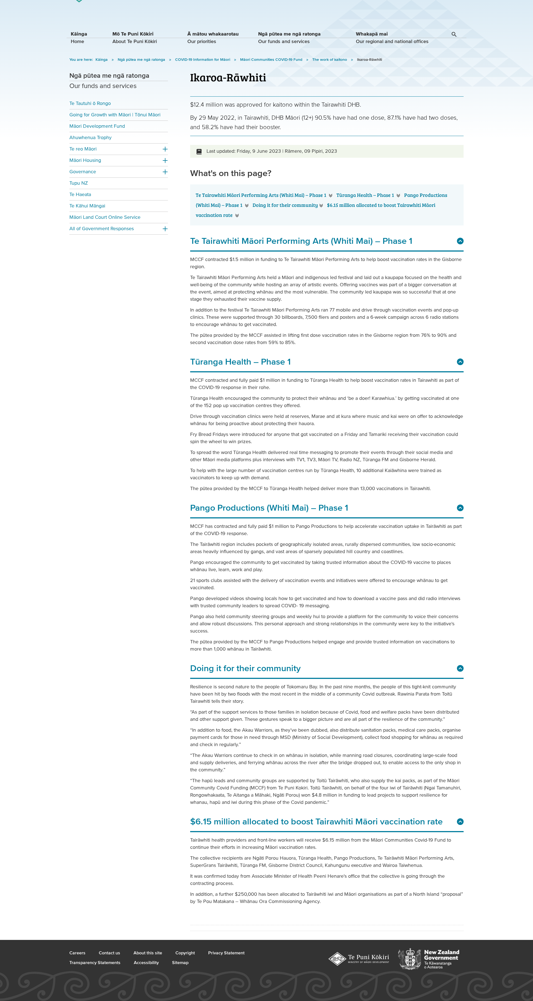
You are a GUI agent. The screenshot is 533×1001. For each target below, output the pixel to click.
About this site (148, 953)
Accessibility (146, 962)
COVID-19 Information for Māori (203, 59)
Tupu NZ (78, 183)
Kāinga (102, 59)
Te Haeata (80, 194)
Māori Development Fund (97, 126)
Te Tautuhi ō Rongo (90, 103)
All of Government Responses (101, 229)
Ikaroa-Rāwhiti (369, 59)
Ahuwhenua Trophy (90, 138)
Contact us (109, 953)
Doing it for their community (285, 205)
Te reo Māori (83, 149)
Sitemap (180, 962)
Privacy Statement (226, 953)
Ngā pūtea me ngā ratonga (142, 59)
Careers (77, 953)
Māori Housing (85, 160)
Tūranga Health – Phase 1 (365, 195)
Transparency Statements (94, 962)
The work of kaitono (330, 59)
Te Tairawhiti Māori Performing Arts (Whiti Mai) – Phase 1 (261, 195)
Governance (82, 172)
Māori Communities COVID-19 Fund (271, 59)
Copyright (185, 953)
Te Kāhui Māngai (87, 206)
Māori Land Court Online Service (104, 217)
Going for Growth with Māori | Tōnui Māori (114, 115)
